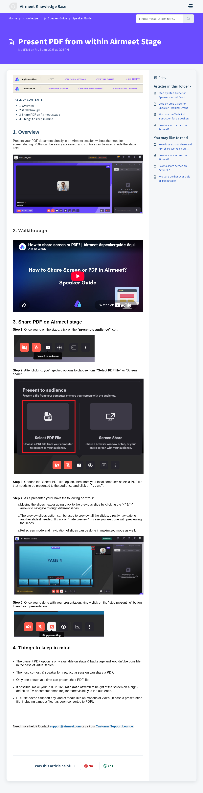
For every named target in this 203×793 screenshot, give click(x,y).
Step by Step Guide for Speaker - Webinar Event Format (173, 106)
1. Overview (26, 106)
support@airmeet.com (65, 726)
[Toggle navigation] (190, 6)
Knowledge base (34, 18)
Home (13, 18)
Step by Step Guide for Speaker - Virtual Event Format (172, 95)
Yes (110, 765)
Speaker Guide (57, 18)
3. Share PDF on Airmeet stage (39, 114)
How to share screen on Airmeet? (173, 127)
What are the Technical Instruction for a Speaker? (174, 116)
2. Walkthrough (29, 110)
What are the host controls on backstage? (174, 178)
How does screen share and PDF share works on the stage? (175, 147)
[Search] (188, 18)
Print (162, 77)
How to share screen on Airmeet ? (173, 168)
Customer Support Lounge (114, 726)
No (91, 765)
